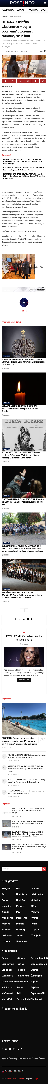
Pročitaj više (25, 680)
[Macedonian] (11, 1071)
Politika (33, 9)
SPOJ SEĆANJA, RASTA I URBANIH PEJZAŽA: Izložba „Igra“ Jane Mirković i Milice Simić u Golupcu (28, 810)
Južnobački (7, 975)
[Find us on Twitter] (20, 619)
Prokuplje (21, 929)
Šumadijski (36, 975)
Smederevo (22, 941)
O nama (35, 1059)
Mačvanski (7, 993)
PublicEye (35, 1079)
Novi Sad (21, 900)
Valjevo (35, 912)
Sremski (35, 969)
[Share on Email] (35, 81)
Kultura (6, 356)
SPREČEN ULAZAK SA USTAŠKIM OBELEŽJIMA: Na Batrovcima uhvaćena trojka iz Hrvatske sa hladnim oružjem (25, 768)
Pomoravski (23, 981)
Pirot (18, 912)
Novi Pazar (22, 894)
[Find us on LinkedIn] (18, 1049)
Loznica (6, 941)
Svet (43, 9)
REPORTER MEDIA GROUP (15, 1079)
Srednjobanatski (39, 964)
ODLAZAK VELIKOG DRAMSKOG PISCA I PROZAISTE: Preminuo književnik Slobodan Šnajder (24, 169)
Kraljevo (6, 923)
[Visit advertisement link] (24, 289)
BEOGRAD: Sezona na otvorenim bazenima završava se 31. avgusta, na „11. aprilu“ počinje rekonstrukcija (19, 741)
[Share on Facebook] (5, 81)
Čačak (5, 900)
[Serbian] (20, 1071)
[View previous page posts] (22, 184)
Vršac (34, 923)
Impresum (5, 1059)
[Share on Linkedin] (20, 81)
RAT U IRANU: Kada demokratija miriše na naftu (24, 638)
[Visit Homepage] (22, 3)
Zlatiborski (36, 999)
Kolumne (24, 632)
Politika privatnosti (25, 1059)
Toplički (34, 981)
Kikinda (5, 912)
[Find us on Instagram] (24, 619)
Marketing (13, 1059)
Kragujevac (7, 917)
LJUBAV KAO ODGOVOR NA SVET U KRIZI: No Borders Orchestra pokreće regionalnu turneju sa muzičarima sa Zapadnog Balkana (28, 834)
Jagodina (6, 906)
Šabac (19, 935)
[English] (3, 1071)
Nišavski (21, 958)
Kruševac (6, 929)
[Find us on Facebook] (15, 619)
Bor (3, 894)
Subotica (35, 900)
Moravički (7, 999)
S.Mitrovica (37, 894)
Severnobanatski (39, 958)
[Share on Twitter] (12, 81)
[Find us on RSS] (21, 1049)
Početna (4, 16)
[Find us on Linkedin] (32, 619)
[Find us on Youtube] (28, 619)
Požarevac (21, 917)
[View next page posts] (26, 184)
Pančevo (20, 906)
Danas (20, 9)
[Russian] (16, 1071)
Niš (18, 888)
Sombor (35, 888)
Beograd (18, 16)
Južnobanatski (9, 981)
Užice (34, 906)
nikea (24, 311)
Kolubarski (7, 987)
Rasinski (21, 987)
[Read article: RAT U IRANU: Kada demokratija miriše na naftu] (24, 657)
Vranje (34, 917)
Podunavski (23, 975)
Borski (5, 958)
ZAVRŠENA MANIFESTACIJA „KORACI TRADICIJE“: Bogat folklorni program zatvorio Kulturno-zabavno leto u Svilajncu (22, 595)
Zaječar (35, 929)
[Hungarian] (7, 1071)
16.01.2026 (5, 51)
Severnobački (24, 999)
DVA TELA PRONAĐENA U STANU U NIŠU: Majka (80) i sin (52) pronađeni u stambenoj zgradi (29, 822)
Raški (19, 993)
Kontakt (42, 1059)
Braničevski (8, 964)
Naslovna (8, 9)
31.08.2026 (6, 368)
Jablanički (7, 969)
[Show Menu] (45, 3)
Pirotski (21, 969)
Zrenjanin (36, 935)
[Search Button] (44, 869)
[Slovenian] (23, 1071)
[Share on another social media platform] (43, 81)
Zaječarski (36, 987)
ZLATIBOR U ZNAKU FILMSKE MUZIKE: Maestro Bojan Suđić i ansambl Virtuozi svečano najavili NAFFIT (23, 502)
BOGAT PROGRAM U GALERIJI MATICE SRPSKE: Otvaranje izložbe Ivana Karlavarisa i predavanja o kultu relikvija (22, 161)
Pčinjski (21, 964)
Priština (20, 923)
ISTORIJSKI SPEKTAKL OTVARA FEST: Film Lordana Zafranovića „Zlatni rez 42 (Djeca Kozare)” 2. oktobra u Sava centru (24, 176)
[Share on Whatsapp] (27, 81)
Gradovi (11, 16)
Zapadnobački (38, 993)
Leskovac (7, 935)
